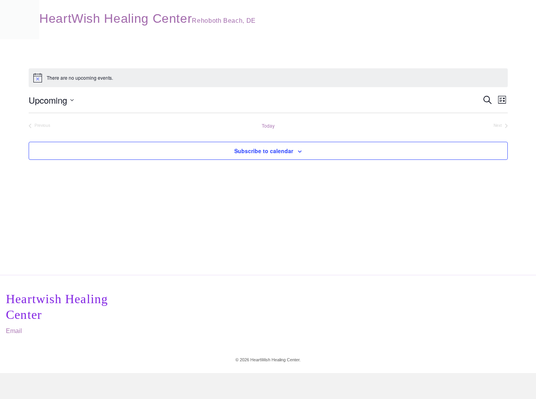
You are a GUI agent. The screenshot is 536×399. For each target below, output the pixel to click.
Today (268, 126)
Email (14, 331)
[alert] (268, 77)
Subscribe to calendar (263, 151)
